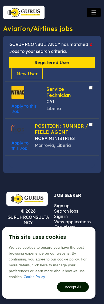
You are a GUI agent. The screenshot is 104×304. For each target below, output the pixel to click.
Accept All (73, 287)
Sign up (62, 205)
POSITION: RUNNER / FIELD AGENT (61, 129)
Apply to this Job (20, 145)
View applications (72, 221)
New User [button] (27, 73)
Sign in (61, 216)
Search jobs (66, 211)
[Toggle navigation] (94, 12)
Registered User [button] (52, 62)
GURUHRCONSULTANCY (28, 220)
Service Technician (58, 92)
